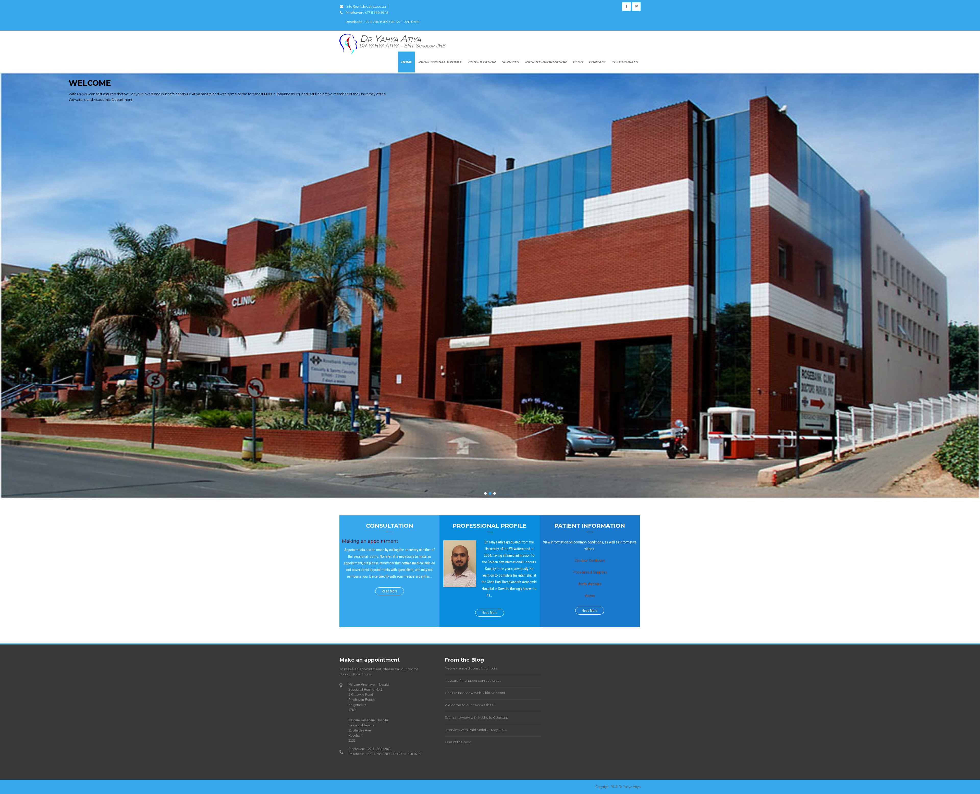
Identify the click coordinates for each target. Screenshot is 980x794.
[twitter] (636, 6)
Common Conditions (590, 561)
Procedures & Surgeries (590, 572)
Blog (578, 62)
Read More (389, 591)
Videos (590, 596)
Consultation (482, 62)
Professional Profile (440, 62)
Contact (597, 62)
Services (510, 62)
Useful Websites (590, 584)
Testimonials (625, 62)
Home (406, 62)
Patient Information (546, 62)
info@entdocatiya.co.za (366, 6)
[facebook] (626, 6)
